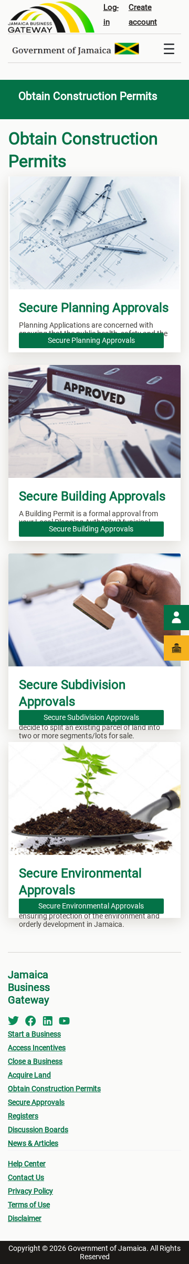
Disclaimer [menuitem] (24, 1218)
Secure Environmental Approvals (91, 906)
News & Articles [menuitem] (33, 1143)
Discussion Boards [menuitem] (38, 1129)
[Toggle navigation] (169, 48)
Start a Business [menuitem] (34, 1034)
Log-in (111, 15)
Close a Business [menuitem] (35, 1061)
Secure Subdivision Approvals (91, 717)
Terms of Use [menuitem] (29, 1204)
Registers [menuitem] (23, 1116)
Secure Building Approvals (91, 529)
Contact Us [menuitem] (26, 1177)
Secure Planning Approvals (91, 340)
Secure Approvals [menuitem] (36, 1102)
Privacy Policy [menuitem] (30, 1191)
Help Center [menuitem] (27, 1163)
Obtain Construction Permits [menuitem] (54, 1088)
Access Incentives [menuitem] (37, 1047)
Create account (143, 15)
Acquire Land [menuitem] (29, 1075)
